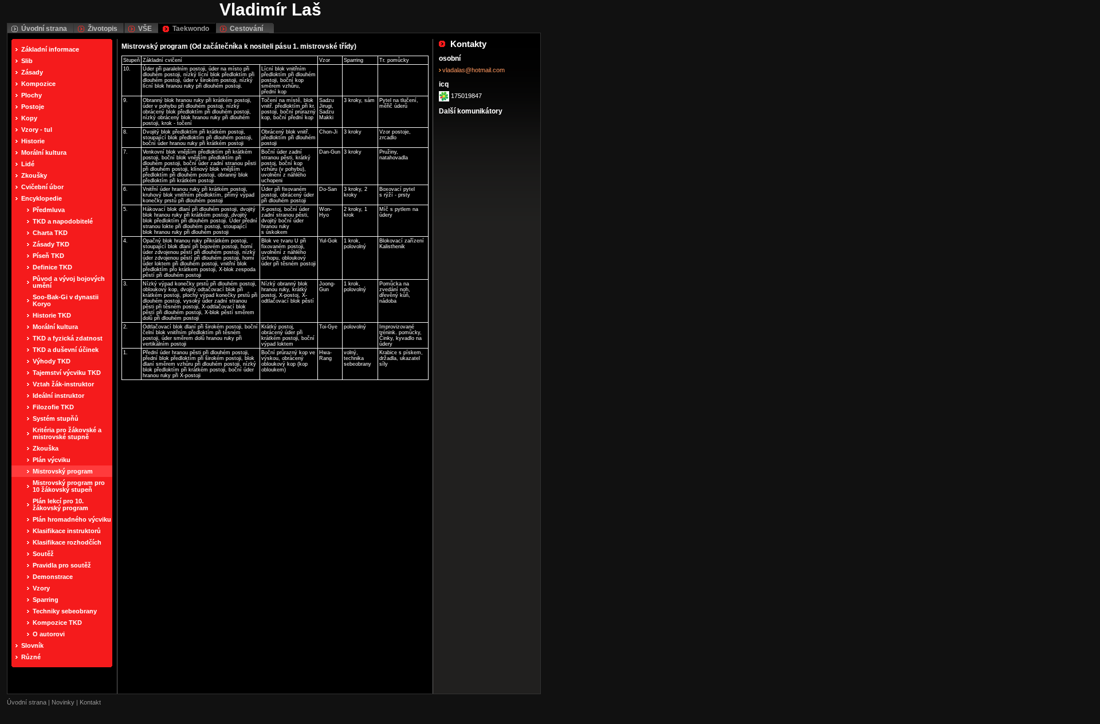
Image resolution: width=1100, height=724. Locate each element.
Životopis (102, 29)
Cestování (246, 29)
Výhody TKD (51, 361)
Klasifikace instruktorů (67, 530)
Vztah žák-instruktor (63, 384)
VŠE (145, 29)
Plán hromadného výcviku (72, 519)
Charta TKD (50, 232)
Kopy (29, 118)
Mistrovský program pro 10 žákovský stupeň (69, 486)
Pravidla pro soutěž (62, 565)
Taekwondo (190, 29)
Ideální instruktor (58, 395)
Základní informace (50, 49)
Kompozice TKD (57, 622)
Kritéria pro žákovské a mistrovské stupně (67, 433)
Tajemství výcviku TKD (67, 372)
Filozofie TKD (53, 407)
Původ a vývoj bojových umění (69, 282)
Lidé (27, 164)
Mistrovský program (63, 471)
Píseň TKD (48, 255)
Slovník (32, 645)
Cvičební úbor (42, 186)
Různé (31, 656)
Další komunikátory (470, 111)
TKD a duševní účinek (66, 349)
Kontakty (468, 44)
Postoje (32, 106)
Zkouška (45, 448)
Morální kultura (43, 152)
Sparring (45, 599)
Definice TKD (52, 267)
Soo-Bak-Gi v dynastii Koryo (66, 300)
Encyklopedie (41, 198)
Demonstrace (53, 576)
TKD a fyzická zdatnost (68, 338)
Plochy (31, 95)
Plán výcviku (51, 459)
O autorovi (49, 634)
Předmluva (49, 209)
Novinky (63, 702)
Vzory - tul (36, 129)
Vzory (41, 588)
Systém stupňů (55, 418)
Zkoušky (34, 175)
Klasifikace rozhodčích (67, 542)
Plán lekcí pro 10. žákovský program (60, 504)
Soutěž (43, 553)
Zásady (32, 72)
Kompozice (38, 83)
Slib (27, 60)
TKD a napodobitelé (63, 221)
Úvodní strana (44, 29)
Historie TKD (52, 315)
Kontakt (90, 702)
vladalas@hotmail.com (473, 69)
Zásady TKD (51, 244)
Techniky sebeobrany (65, 611)
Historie (33, 141)
